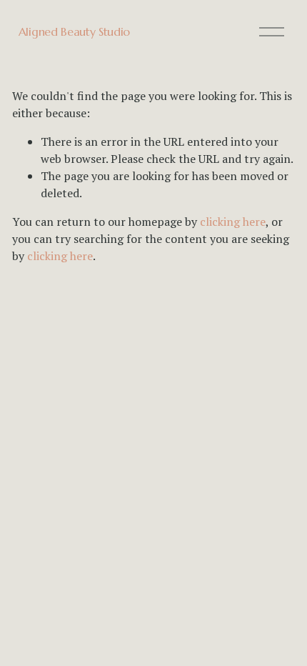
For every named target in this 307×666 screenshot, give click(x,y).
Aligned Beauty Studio (74, 31)
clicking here (233, 221)
